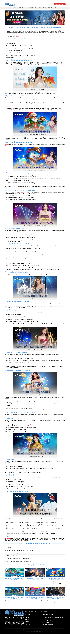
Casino (31, 7)
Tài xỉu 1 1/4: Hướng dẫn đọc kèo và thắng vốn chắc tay (14, 598)
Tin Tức (44, 7)
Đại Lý (55, 7)
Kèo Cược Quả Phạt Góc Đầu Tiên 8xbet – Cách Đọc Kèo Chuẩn (14, 579)
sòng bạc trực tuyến (25, 192)
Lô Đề (40, 7)
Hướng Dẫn (20, 7)
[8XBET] (10, 4)
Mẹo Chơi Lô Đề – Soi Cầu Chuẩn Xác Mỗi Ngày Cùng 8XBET (35, 598)
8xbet (15, 7)
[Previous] (7, 17)
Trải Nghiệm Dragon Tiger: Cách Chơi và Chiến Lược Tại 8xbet (55, 598)
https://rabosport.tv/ (50, 616)
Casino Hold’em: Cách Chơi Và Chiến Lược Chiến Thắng (35, 579)
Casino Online (29, 616)
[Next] (63, 17)
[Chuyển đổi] (6, 548)
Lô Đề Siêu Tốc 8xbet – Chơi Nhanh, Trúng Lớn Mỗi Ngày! (56, 579)
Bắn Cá (36, 7)
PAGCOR (12, 109)
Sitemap (51, 624)
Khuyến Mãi (50, 7)
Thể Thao (27, 7)
